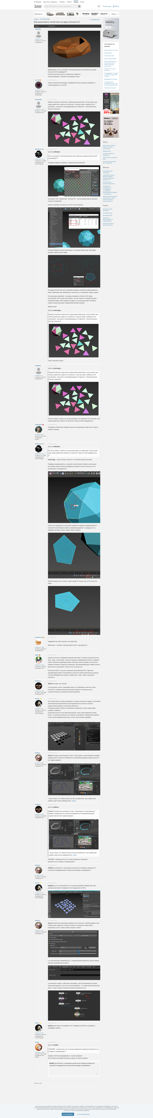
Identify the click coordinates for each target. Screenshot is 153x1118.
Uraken (37, 1042)
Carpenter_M (38, 637)
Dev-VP (37, 80)
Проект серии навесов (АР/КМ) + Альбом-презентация (109, 147)
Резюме (105, 205)
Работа (69, 2)
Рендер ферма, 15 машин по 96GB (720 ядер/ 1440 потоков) (111, 75)
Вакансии (106, 167)
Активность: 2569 (39, 109)
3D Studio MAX (45, 19)
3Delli (36, 655)
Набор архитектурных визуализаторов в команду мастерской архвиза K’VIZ (108, 177)
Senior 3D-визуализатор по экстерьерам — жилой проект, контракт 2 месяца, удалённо (110, 199)
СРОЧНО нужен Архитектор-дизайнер (109, 183)
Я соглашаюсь (68, 1114)
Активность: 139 (39, 90)
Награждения (108, 53)
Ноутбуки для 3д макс (110, 88)
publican (37, 753)
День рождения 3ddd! (110, 58)
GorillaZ (37, 681)
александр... (38, 99)
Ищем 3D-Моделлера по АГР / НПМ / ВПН (109, 162)
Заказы (105, 142)
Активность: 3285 (39, 647)
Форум (76, 2)
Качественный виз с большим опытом (108, 224)
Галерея (62, 2)
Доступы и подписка (50, 2)
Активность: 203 (39, 763)
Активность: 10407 (40, 1052)
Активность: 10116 (40, 159)
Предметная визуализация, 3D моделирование (108, 219)
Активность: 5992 (39, 665)
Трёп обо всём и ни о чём (111, 50)
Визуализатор (107, 151)
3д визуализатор (107, 215)
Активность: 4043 (39, 691)
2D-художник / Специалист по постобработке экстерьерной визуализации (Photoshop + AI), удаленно (110, 190)
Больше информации (83, 1114)
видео (74, 801)
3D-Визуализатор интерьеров (107, 171)
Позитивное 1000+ (109, 55)
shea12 (37, 698)
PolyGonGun (38, 424)
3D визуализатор (107, 213)
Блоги (82, 2)
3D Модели (37, 2)
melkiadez (38, 29)
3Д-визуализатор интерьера (107, 209)
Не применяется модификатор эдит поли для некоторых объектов (111, 83)
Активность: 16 (39, 39)
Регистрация (107, 6)
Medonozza (38, 149)
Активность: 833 (39, 708)
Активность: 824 (39, 434)
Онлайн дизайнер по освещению (108, 154)
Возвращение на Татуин (110, 79)
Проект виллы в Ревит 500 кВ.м (110, 158)
